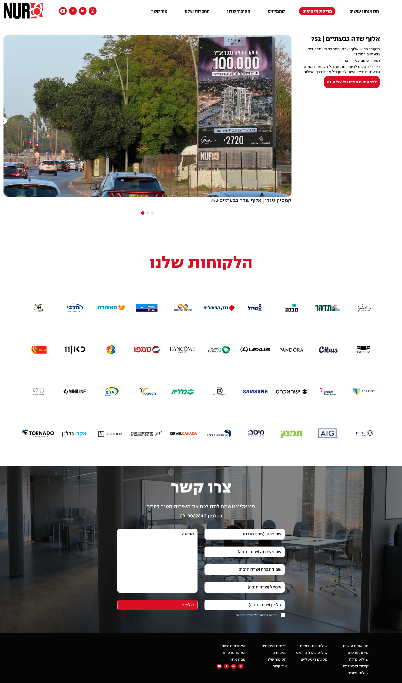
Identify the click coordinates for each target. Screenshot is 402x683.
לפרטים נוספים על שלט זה (352, 82)
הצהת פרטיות (233, 652)
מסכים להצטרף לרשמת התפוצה (256, 615)
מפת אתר (237, 659)
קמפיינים (276, 11)
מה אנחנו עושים (364, 11)
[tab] (152, 213)
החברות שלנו (197, 11)
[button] (364, 297)
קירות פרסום (358, 652)
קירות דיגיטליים (355, 666)
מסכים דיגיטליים (314, 659)
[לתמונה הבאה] (291, 120)
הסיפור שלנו (238, 11)
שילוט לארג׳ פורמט (312, 652)
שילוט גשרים (358, 673)
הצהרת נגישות (233, 646)
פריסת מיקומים (317, 11)
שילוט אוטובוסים (314, 646)
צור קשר (159, 11)
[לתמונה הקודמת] (3, 120)
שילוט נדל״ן (358, 659)
